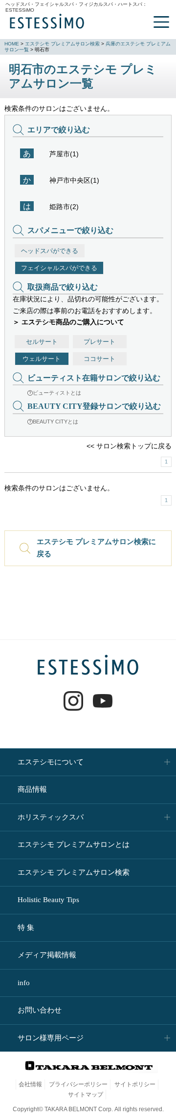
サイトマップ (85, 1094)
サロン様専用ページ (51, 1038)
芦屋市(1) (64, 154)
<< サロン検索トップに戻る (129, 446)
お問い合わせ (40, 1010)
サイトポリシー (134, 1084)
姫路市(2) (64, 207)
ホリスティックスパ (51, 817)
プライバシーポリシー (78, 1084)
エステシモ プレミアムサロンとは (74, 844)
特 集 (26, 927)
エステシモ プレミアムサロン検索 (62, 43)
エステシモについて (51, 762)
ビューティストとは (57, 393)
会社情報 (30, 1084)
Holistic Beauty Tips (48, 900)
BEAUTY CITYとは (55, 421)
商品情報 (32, 789)
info (24, 983)
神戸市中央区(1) (74, 180)
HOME (11, 43)
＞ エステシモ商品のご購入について (68, 322)
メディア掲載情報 (47, 955)
